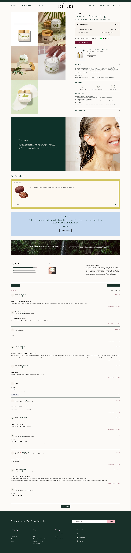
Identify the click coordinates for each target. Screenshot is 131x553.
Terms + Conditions (59, 534)
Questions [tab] (22, 281)
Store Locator (36, 543)
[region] (52, 270)
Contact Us (36, 534)
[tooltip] (98, 265)
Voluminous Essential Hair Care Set (97, 49)
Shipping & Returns (38, 541)
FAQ (34, 536)
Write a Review (115, 285)
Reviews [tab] (14, 281)
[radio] (97, 24)
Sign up (111, 521)
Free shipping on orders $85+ (65, 1)
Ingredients (14, 536)
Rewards (13, 538)
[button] (15, 5)
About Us (13, 534)
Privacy (56, 536)
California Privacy (59, 538)
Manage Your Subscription (39, 538)
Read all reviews (65, 230)
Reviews (13, 541)
